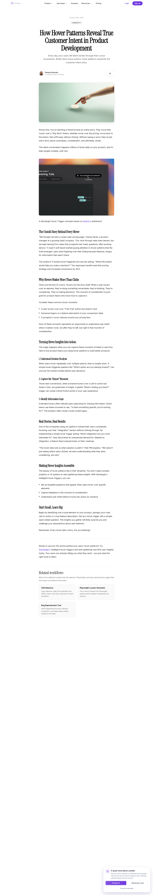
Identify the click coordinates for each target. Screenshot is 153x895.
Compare (74, 3)
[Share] (110, 73)
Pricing (98, 3)
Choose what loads (126, 888)
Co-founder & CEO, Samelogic (54, 74)
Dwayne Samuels (51, 72)
